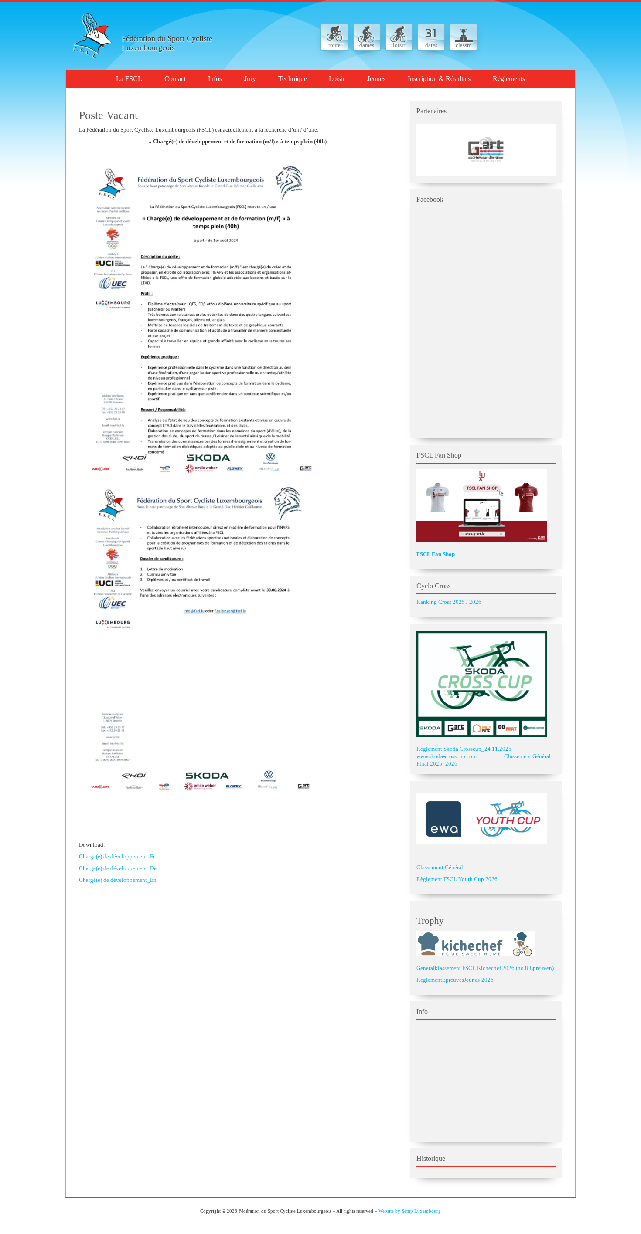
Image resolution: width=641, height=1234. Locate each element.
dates (431, 45)
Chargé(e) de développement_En (118, 880)
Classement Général (439, 867)
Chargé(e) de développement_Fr (117, 856)
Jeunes (376, 78)
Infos (215, 78)
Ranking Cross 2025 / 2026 (448, 602)
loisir (399, 45)
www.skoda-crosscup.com (446, 756)
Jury (250, 78)
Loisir (337, 78)
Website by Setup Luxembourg (409, 1211)
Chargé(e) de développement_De (118, 868)
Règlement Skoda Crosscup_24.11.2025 (463, 749)
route (334, 45)
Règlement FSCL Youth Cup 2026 (457, 879)
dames (366, 45)
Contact (175, 78)
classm (463, 45)
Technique (292, 78)
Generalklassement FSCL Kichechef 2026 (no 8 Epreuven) (485, 968)
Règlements (509, 78)
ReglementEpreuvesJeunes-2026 (455, 979)
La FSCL (129, 78)
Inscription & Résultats (439, 78)
